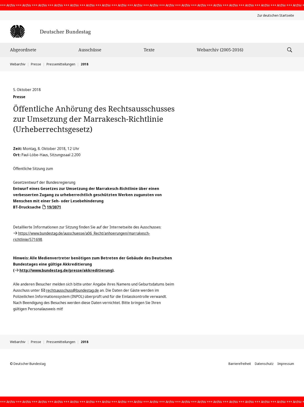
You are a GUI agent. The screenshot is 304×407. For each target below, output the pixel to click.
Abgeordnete (23, 50)
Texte (149, 50)
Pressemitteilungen (61, 64)
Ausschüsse (89, 50)
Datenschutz (264, 363)
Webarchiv (17, 64)
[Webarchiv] (50, 31)
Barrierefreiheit (239, 363)
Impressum (285, 363)
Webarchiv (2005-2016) (220, 50)
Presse (36, 64)
